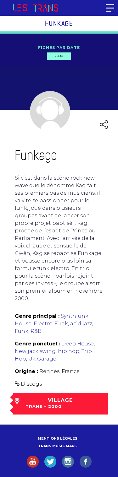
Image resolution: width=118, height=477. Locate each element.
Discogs (31, 384)
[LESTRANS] (35, 8)
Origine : (26, 371)
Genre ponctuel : (37, 344)
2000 (59, 56)
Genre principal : (37, 316)
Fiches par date (59, 47)
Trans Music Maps (57, 446)
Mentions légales (57, 438)
